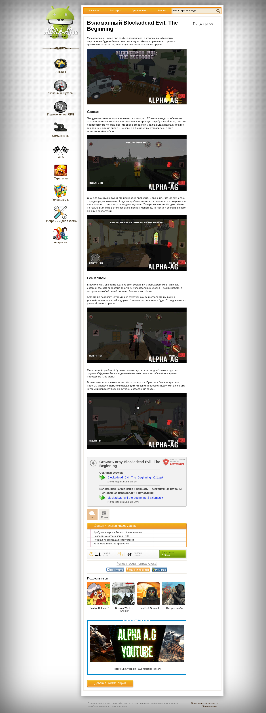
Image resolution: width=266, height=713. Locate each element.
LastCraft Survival (149, 608)
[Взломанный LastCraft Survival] (149, 594)
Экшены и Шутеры (60, 93)
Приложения (139, 10)
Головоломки (60, 199)
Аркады (61, 71)
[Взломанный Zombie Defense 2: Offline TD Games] (99, 594)
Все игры (115, 10)
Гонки (60, 157)
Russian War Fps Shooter (124, 609)
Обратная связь (210, 706)
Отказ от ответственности (204, 703)
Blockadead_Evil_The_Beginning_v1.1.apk (135, 477)
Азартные (60, 242)
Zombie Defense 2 (99, 608)
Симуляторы (60, 135)
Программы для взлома (61, 221)
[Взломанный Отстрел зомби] (174, 594)
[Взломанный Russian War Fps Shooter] (124, 594)
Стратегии (61, 178)
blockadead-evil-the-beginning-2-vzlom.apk (135, 497)
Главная (94, 10)
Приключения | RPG (60, 114)
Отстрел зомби (174, 608)
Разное (162, 10)
